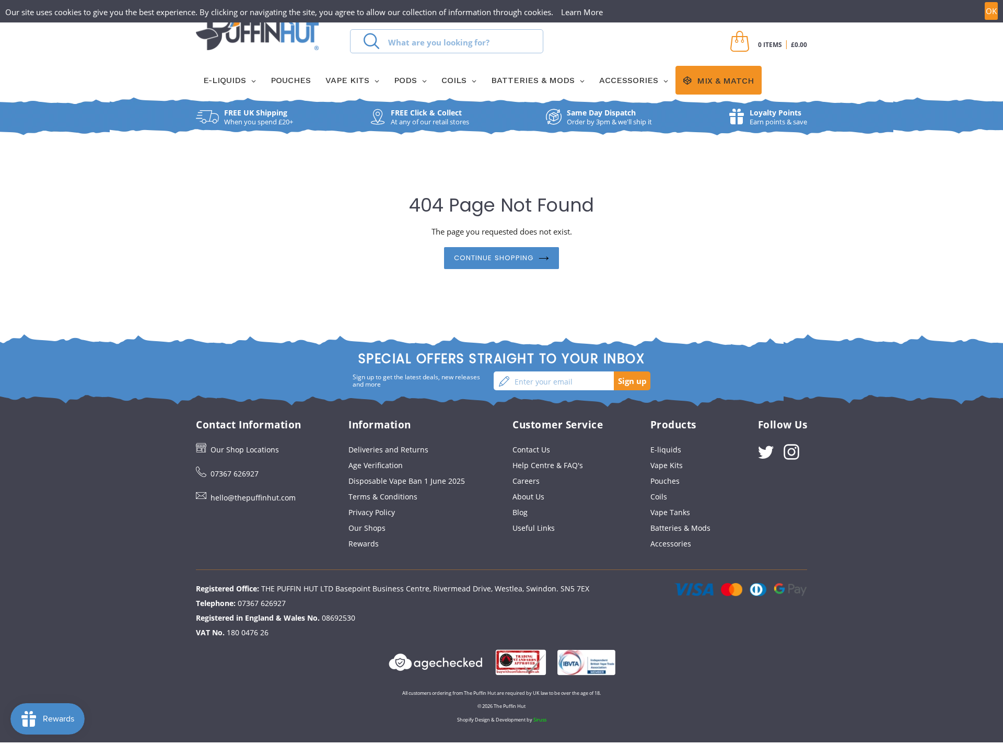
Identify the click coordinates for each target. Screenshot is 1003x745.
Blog (520, 512)
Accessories (670, 544)
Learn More (582, 12)
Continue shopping (494, 258)
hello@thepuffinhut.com (253, 498)
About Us (528, 497)
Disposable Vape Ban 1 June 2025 (406, 481)
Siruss (539, 719)
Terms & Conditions (382, 497)
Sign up (632, 381)
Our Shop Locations (245, 450)
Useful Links (533, 528)
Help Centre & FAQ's (547, 465)
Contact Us (531, 450)
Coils (658, 497)
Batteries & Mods (680, 528)
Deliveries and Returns (388, 450)
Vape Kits (666, 465)
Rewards (363, 544)
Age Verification (375, 465)
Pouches (665, 481)
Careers (526, 481)
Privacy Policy (371, 512)
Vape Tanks (670, 512)
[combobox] (446, 41)
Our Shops (367, 528)
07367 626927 (235, 474)
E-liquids (665, 450)
